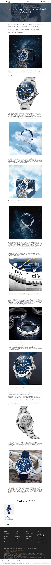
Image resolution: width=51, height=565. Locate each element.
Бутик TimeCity (29, 529)
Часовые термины (29, 536)
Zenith (5, 538)
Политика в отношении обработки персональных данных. (14, 550)
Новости (27, 531)
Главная (13, 7)
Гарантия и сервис (29, 534)
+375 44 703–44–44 (41, 538)
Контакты (28, 538)
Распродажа (6, 533)
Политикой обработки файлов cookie (10, 563)
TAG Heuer (6, 536)
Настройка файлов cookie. (8, 552)
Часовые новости (19, 7)
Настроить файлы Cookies (23, 563)
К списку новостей (12, 494)
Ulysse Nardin (17, 536)
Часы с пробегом (18, 541)
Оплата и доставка (29, 533)
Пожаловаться (42, 542)
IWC (15, 534)
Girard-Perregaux (7, 534)
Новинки (16, 533)
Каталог (5, 529)
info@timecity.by (40, 539)
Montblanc (6, 541)
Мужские (5, 531)
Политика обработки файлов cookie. (10, 551)
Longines (16, 538)
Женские (16, 531)
